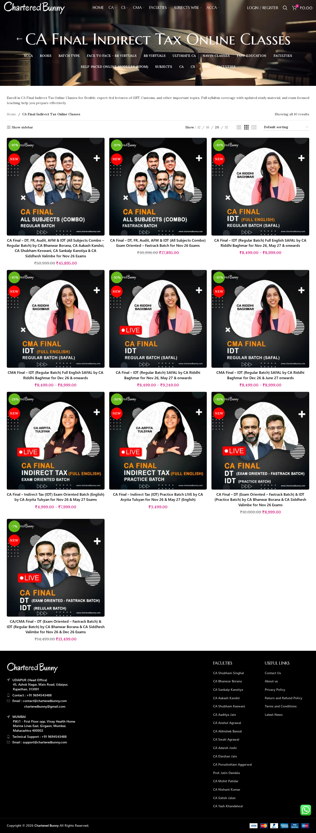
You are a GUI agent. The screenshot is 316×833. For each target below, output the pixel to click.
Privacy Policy (275, 689)
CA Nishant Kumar (226, 789)
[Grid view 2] (239, 127)
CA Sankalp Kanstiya (228, 689)
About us (271, 681)
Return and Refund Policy (283, 698)
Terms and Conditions (281, 706)
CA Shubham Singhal (228, 673)
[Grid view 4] (253, 127)
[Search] (285, 7)
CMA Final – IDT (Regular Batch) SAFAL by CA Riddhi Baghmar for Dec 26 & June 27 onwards (260, 375)
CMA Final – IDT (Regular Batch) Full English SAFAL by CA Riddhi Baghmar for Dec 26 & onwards (55, 375)
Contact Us (273, 673)
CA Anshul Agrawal (227, 722)
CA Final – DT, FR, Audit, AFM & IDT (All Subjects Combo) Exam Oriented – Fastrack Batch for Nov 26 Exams (158, 243)
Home (11, 114)
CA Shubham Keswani (229, 706)
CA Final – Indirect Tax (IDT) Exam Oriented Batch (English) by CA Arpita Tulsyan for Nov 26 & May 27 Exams (55, 497)
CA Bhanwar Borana (227, 681)
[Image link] (32, 667)
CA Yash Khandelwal (228, 806)
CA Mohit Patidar (225, 781)
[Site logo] (34, 7)
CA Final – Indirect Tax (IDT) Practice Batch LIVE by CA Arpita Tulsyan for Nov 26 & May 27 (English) (158, 497)
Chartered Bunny (46, 825)
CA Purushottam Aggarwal (232, 764)
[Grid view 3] (246, 127)
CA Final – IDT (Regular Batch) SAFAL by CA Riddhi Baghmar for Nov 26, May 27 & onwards (158, 375)
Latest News (274, 714)
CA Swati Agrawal (226, 739)
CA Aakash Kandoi (226, 698)
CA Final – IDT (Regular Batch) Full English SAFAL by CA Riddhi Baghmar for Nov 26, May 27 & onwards (260, 243)
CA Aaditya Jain (224, 714)
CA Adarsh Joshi (225, 748)
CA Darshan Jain (225, 756)
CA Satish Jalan (224, 798)
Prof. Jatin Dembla (226, 773)
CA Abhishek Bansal (227, 731)
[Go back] (19, 39)
